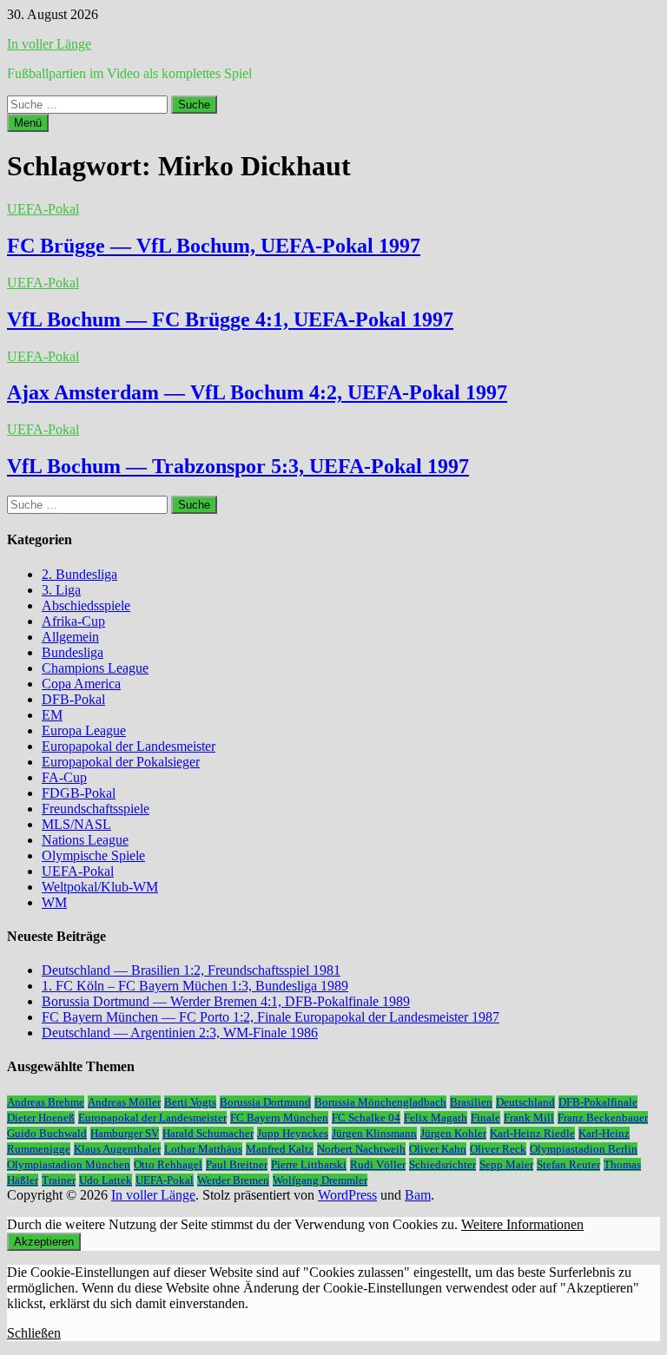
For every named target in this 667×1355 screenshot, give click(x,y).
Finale (485, 1117)
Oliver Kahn (437, 1148)
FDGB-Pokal (79, 793)
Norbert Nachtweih (361, 1148)
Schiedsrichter (442, 1164)
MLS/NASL (76, 824)
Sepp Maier (506, 1164)
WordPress (347, 1194)
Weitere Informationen (522, 1224)
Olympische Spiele (93, 855)
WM (54, 902)
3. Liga (61, 589)
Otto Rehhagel (168, 1164)
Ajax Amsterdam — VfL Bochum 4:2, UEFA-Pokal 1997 (257, 392)
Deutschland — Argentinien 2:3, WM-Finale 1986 (180, 1032)
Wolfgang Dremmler (320, 1180)
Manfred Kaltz (280, 1148)
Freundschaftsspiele (95, 808)
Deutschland (525, 1101)
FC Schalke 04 (366, 1117)
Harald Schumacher (208, 1133)
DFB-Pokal (73, 699)
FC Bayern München (279, 1117)
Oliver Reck (498, 1148)
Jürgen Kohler (453, 1133)
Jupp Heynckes (292, 1133)
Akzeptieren (44, 1241)
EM (52, 714)
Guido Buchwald (47, 1133)
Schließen (34, 1332)
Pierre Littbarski (309, 1164)
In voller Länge (49, 43)
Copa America (81, 683)
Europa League (84, 730)
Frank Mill (529, 1117)
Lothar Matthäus (203, 1148)
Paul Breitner (236, 1164)
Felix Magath (435, 1117)
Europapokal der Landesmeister (128, 746)
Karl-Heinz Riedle (532, 1133)
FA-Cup (64, 777)
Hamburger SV (124, 1133)
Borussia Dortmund (265, 1101)
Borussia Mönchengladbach (380, 1101)
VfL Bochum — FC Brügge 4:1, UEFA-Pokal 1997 (230, 319)
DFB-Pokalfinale (597, 1101)
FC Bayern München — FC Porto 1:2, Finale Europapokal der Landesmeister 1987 (270, 1017)
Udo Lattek (105, 1180)
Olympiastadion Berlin (583, 1148)
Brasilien (471, 1101)
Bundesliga (72, 652)
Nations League (85, 839)
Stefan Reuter (568, 1164)
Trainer (59, 1180)
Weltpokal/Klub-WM (100, 886)
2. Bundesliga (79, 574)
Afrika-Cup (73, 621)
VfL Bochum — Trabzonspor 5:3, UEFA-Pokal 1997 (238, 466)
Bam (418, 1194)
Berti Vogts (190, 1101)
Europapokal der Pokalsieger (121, 761)
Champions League (95, 668)
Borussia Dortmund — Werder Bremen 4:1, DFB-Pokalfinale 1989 (226, 1001)
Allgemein (70, 636)
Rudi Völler (378, 1164)
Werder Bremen (233, 1180)
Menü (28, 122)
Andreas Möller (124, 1101)
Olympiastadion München (68, 1164)
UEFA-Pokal (43, 208)
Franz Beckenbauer (603, 1117)
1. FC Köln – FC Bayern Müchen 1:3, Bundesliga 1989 (195, 985)
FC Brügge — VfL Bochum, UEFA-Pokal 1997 (213, 245)
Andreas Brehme (45, 1101)
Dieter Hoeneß (41, 1117)
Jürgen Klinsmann (374, 1133)
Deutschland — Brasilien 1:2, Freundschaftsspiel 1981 (191, 970)
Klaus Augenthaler (117, 1148)
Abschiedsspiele (86, 605)
